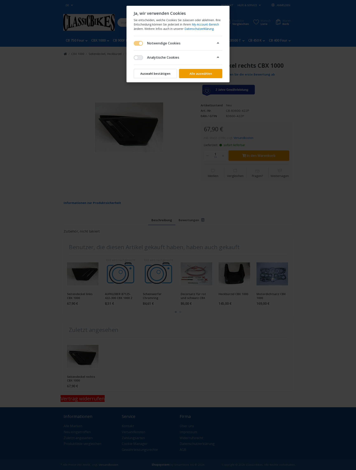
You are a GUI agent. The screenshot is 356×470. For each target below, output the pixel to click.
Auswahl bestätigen (155, 73)
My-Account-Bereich (205, 24)
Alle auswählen (201, 73)
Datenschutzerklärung (199, 29)
